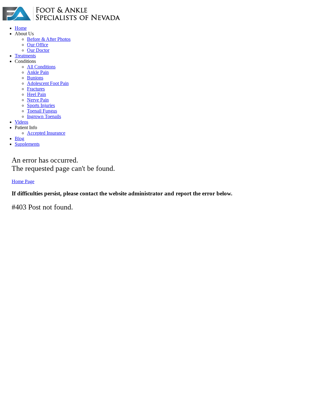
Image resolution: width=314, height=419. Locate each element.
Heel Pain (36, 94)
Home (21, 28)
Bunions (35, 77)
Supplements (27, 144)
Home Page (23, 181)
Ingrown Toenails (44, 116)
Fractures (36, 88)
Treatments (25, 55)
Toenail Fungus (42, 110)
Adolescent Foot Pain (48, 83)
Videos (21, 122)
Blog (19, 138)
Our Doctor (38, 50)
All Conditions (41, 66)
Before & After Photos (49, 39)
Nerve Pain (38, 99)
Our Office (37, 44)
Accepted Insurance (46, 133)
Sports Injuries (41, 105)
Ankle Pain (38, 72)
